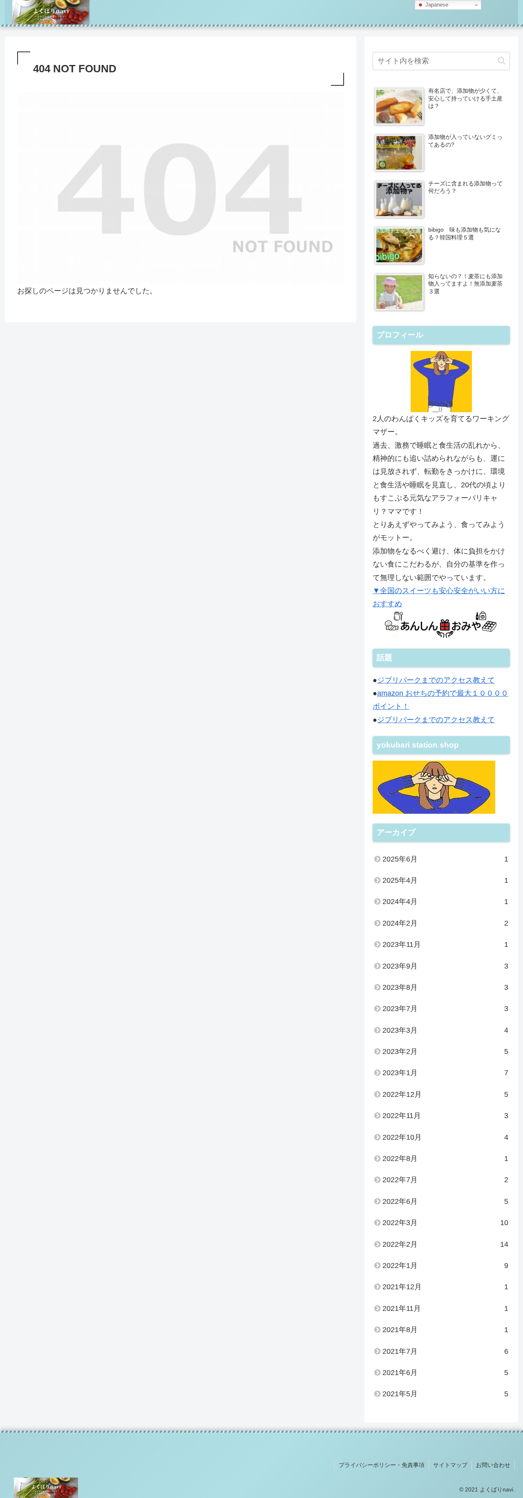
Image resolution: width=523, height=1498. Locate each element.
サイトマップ (450, 1465)
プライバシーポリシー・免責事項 (382, 1465)
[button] (501, 60)
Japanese (436, 5)
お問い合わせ (493, 1465)
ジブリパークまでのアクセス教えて (436, 680)
